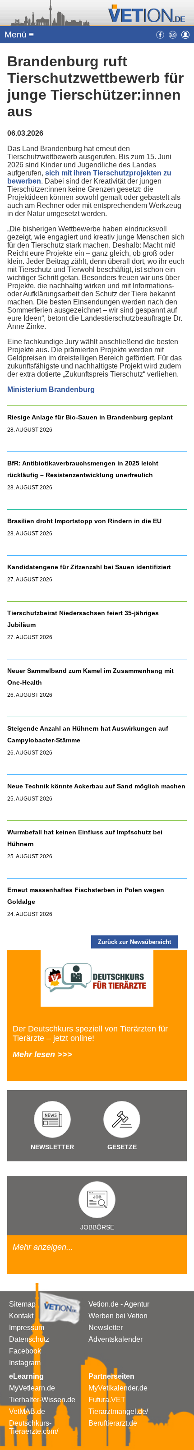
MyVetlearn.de (32, 1388)
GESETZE (122, 1147)
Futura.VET (106, 1400)
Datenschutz (29, 1339)
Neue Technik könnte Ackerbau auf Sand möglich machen (96, 786)
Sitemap (22, 1304)
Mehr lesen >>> (42, 1054)
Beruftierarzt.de (112, 1423)
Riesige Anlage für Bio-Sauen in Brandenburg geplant (90, 417)
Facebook (25, 1351)
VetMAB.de (27, 1411)
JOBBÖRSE (97, 1227)
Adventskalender (115, 1339)
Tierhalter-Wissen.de (42, 1400)
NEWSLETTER (52, 1147)
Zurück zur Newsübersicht (134, 942)
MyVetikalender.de (118, 1388)
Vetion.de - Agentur (118, 1304)
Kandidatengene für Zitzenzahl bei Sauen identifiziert (89, 567)
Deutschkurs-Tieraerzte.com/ (33, 1427)
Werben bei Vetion (118, 1316)
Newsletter (105, 1327)
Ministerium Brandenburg (51, 389)
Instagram (25, 1363)
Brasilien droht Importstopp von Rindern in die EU (85, 521)
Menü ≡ (19, 34)
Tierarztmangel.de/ (118, 1411)
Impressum (26, 1327)
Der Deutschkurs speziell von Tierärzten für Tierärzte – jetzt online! (90, 1033)
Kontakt (21, 1316)
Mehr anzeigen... (43, 1247)
